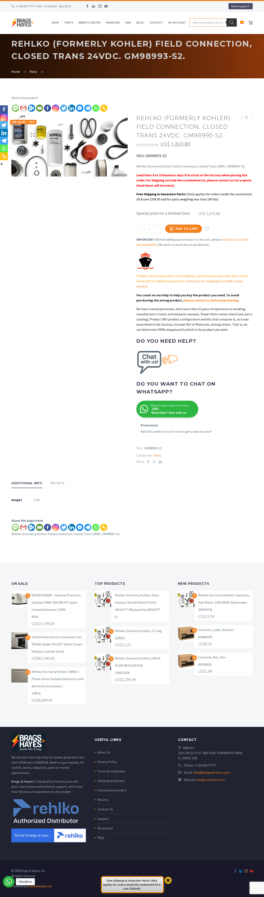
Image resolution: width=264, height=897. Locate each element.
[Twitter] (63, 108)
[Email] (39, 108)
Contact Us (105, 809)
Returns (103, 800)
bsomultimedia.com (39, 886)
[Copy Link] (103, 108)
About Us (103, 752)
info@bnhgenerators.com (211, 772)
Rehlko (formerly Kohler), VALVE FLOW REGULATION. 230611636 (138, 665)
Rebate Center (90, 22)
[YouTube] (106, 6)
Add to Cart (183, 228)
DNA (128, 22)
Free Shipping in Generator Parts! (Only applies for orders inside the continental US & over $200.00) (132, 884)
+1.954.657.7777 (205, 765)
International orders (111, 790)
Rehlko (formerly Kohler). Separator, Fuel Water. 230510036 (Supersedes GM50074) (224, 602)
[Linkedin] (71, 108)
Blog (140, 22)
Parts (69, 22)
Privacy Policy (107, 762)
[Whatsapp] (95, 108)
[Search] (231, 22)
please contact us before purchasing (210, 300)
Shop (55, 22)
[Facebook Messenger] (79, 108)
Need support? (240, 6)
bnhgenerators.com (211, 780)
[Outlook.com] (31, 108)
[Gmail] (23, 108)
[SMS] (15, 108)
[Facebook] (87, 6)
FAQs (100, 838)
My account (105, 828)
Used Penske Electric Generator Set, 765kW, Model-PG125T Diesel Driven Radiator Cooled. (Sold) (57, 644)
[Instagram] (100, 6)
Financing (113, 22)
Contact (156, 22)
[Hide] (1, 164)
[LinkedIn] (94, 6)
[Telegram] (87, 108)
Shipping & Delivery (111, 781)
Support (103, 819)
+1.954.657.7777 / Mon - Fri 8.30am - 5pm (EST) (43, 6)
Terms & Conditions (111, 771)
